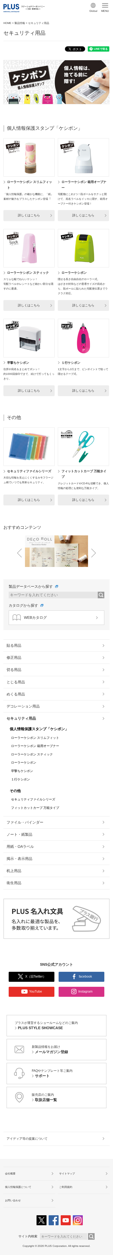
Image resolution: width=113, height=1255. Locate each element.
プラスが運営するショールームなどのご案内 (46, 1025)
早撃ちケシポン (18, 363)
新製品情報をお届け (50, 1049)
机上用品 (14, 871)
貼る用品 (14, 645)
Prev (19, 553)
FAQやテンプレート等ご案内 (52, 1073)
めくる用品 (16, 694)
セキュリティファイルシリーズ (29, 471)
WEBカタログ (35, 617)
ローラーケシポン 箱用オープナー (35, 746)
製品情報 (19, 23)
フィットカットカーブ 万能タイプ (35, 808)
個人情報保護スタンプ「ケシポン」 (45, 128)
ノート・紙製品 (19, 834)
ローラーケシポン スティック (28, 273)
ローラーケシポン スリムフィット (35, 738)
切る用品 (14, 670)
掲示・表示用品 (19, 858)
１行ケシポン (70, 363)
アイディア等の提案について (27, 1139)
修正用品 (14, 657)
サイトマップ (67, 1173)
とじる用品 (16, 682)
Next (93, 553)
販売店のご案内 (44, 1097)
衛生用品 (14, 883)
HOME (7, 23)
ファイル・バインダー (25, 822)
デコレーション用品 (23, 706)
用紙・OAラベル (20, 846)
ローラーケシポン (74, 273)
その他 (14, 417)
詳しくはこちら (29, 215)
